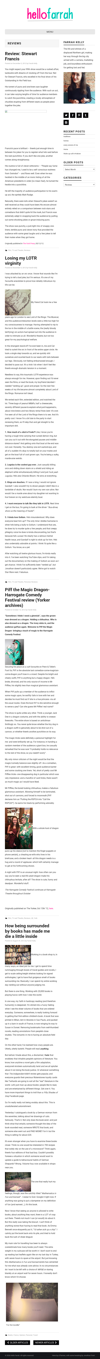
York (35, 918)
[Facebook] (72, 115)
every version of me (71, 145)
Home (66, 149)
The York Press (29, 243)
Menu (50, 31)
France (16, 1335)
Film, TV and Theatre (15, 250)
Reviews (27, 250)
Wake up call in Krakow (72, 154)
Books (10, 1335)
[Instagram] (66, 122)
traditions (67, 136)
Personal (27, 582)
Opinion (22, 1335)
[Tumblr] (85, 115)
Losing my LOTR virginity (21, 261)
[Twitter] (66, 115)
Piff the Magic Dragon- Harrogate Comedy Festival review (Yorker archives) (27, 597)
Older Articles (18, 1342)
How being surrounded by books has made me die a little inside (27, 931)
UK (32, 918)
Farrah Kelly (33, 63)
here (51, 908)
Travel (35, 1335)
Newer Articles (45, 1342)
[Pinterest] (79, 115)
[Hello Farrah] (50, 14)
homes (66, 141)
